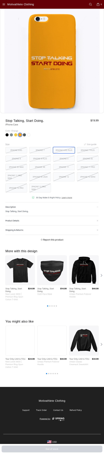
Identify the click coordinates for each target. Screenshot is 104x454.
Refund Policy (76, 410)
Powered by (45, 419)
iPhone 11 (64, 167)
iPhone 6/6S (16, 150)
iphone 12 (64, 176)
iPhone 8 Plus (40, 158)
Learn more (67, 197)
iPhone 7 (40, 150)
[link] (20, 270)
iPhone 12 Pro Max (39, 188)
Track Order (41, 410)
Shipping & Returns (14, 230)
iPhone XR (40, 167)
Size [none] (7, 144)
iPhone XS (88, 158)
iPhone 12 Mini (87, 176)
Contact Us (58, 410)
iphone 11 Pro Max (15, 176)
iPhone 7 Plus (88, 150)
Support (26, 410)
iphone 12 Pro (16, 188)
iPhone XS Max (16, 167)
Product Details (12, 220)
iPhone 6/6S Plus (64, 150)
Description (10, 207)
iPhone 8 (16, 158)
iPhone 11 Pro (88, 167)
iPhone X (64, 158)
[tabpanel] (52, 61)
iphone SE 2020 (40, 176)
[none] (90, 144)
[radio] (16, 150)
